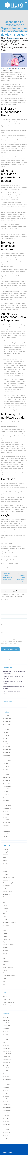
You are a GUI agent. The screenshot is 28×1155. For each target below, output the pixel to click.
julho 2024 (5, 732)
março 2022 (6, 775)
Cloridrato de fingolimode (9, 883)
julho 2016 (5, 836)
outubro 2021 (6, 783)
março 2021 (6, 800)
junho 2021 (6, 794)
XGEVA (5, 984)
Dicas (4, 888)
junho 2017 (6, 828)
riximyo (5, 953)
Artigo (4, 857)
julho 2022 (5, 763)
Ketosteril (5, 913)
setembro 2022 (7, 760)
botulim (5, 868)
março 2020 (6, 820)
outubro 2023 (6, 755)
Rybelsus (5, 956)
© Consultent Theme (6, 1152)
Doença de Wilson (7, 891)
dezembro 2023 (7, 749)
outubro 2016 (6, 831)
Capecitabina (6, 880)
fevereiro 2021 (6, 803)
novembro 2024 (7, 721)
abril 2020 (5, 817)
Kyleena (5, 916)
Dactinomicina (6, 885)
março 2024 (6, 744)
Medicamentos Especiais (9, 922)
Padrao (5, 936)
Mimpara (5, 928)
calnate (5, 871)
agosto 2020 (6, 811)
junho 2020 (6, 814)
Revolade (5, 950)
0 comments (22, 68)
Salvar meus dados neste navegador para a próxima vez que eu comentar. (12, 642)
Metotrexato (6, 925)
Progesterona (6, 939)
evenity (5, 899)
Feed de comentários (8, 1002)
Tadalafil (5, 970)
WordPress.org (7, 1005)
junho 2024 (6, 735)
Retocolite (5, 947)
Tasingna (5, 972)
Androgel (5, 852)
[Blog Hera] (14, 5)
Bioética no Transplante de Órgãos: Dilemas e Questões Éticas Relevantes (7, 577)
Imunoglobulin (6, 911)
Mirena (4, 930)
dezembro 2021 (7, 777)
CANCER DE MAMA (8, 877)
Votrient (5, 981)
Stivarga (5, 964)
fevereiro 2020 (6, 822)
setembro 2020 (7, 808)
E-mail (3, 624)
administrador (13, 68)
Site (2, 632)
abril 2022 (5, 772)
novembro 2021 (7, 780)
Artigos (5, 860)
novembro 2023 (7, 752)
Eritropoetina (6, 897)
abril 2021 (5, 797)
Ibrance (5, 905)
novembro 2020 (7, 805)
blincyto (5, 863)
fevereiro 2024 (6, 746)
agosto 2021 (6, 789)
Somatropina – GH (7, 961)
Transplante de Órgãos (12, 38)
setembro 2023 (7, 758)
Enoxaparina (6, 894)
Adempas (5, 849)
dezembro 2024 (7, 718)
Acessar (5, 996)
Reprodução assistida (8, 944)
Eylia (4, 902)
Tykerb (4, 978)
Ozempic (5, 933)
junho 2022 (6, 766)
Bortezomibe (6, 866)
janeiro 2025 (6, 715)
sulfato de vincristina (8, 967)
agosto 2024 (6, 729)
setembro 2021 (7, 786)
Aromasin (5, 854)
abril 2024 (5, 741)
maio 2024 (5, 738)
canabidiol (5, 874)
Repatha (5, 942)
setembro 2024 (7, 727)
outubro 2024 (6, 724)
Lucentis (5, 919)
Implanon (5, 908)
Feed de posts (6, 999)
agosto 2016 (6, 834)
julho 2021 (5, 791)
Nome (3, 617)
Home (3, 38)
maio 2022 (5, 769)
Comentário (4, 600)
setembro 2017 (7, 825)
